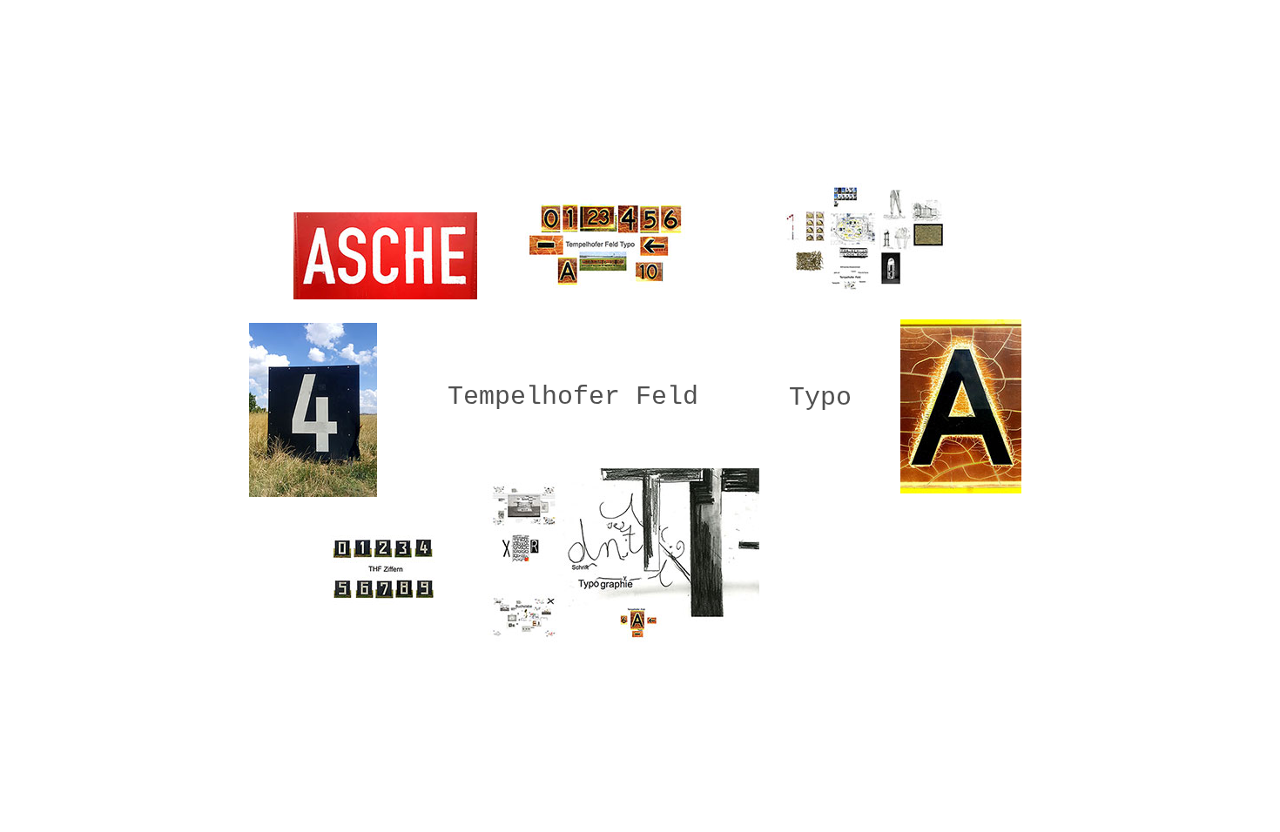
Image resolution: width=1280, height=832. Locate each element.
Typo (820, 398)
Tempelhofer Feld (573, 397)
